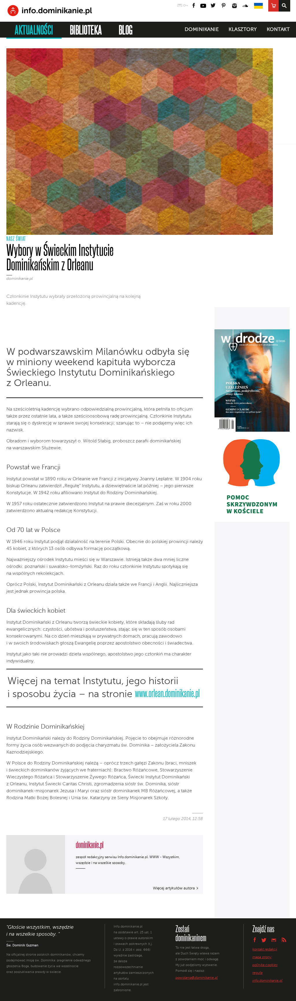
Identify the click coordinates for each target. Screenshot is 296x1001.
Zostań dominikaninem (190, 933)
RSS (284, 940)
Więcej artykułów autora (174, 888)
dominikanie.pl (19, 279)
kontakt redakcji (264, 949)
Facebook (194, 6)
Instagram (234, 6)
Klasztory (243, 29)
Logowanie (185, 6)
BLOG (126, 29)
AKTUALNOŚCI (34, 29)
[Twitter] (34, 317)
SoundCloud (245, 6)
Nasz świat (16, 238)
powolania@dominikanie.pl (196, 978)
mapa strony (261, 957)
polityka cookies (265, 965)
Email (273, 940)
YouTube (203, 6)
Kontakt (278, 29)
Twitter (213, 6)
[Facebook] (24, 317)
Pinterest (224, 6)
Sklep (273, 6)
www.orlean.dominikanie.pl (167, 693)
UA (258, 6)
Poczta (179, 6)
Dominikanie (202, 29)
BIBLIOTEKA (86, 29)
